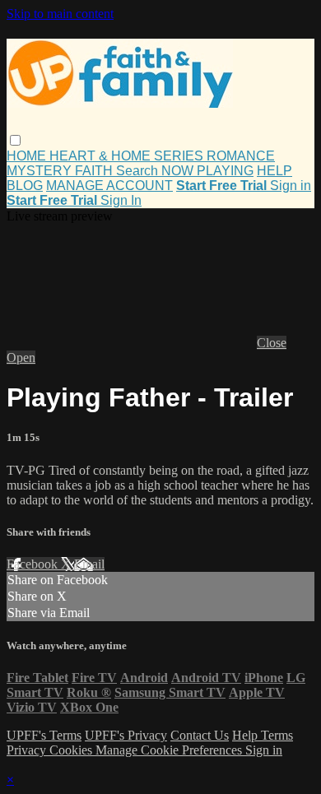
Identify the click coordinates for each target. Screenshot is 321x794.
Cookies (72, 750)
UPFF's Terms (44, 735)
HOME (28, 156)
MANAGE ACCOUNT (109, 186)
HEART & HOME (101, 156)
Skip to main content (60, 14)
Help (246, 735)
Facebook (34, 564)
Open (21, 357)
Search (138, 171)
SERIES (180, 156)
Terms (277, 735)
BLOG (25, 186)
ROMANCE (241, 156)
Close (271, 343)
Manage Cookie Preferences (170, 750)
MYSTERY (41, 171)
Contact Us (199, 735)
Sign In (121, 200)
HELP (274, 171)
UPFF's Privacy (126, 735)
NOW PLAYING (207, 171)
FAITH (95, 171)
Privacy (28, 750)
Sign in (290, 186)
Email (89, 564)
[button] (15, 140)
